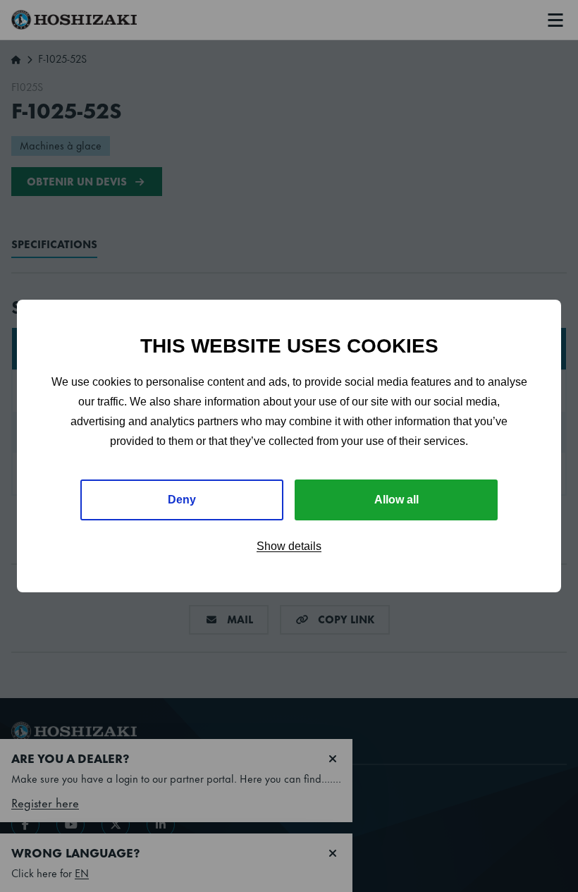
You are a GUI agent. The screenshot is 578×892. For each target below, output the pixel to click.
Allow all (396, 500)
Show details (289, 546)
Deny (182, 500)
